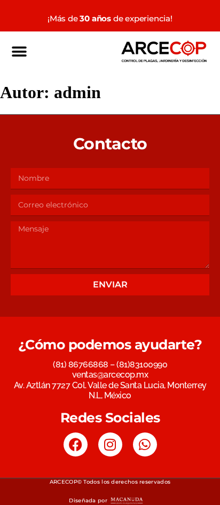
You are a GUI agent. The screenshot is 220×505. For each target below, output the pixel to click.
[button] (19, 51)
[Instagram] (110, 444)
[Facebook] (76, 444)
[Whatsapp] (145, 444)
